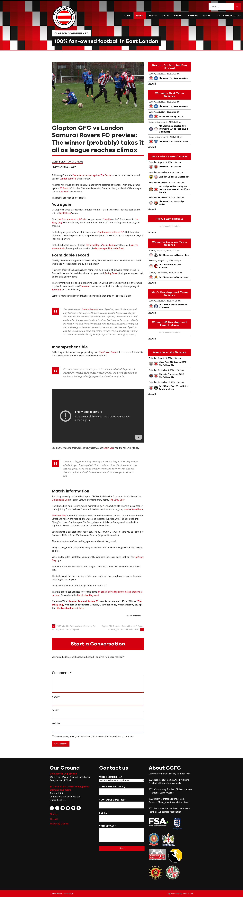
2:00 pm (175, 74)
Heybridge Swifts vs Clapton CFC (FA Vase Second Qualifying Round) (174, 189)
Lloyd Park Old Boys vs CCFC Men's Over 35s (172, 363)
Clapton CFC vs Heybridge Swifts (171, 202)
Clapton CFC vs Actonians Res (173, 78)
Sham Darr (109, 448)
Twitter (73, 808)
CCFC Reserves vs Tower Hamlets (170, 266)
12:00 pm (180, 370)
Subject (103, 813)
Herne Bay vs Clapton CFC (171, 116)
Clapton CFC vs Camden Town (173, 141)
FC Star (64, 191)
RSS (78, 808)
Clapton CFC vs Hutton (170, 167)
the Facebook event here (70, 608)
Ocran (113, 352)
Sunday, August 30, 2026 (160, 112)
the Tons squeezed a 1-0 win (72, 219)
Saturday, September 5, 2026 (161, 172)
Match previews (134, 616)
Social (207, 15)
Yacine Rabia (108, 245)
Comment (62, 673)
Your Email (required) (112, 799)
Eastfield (56, 289)
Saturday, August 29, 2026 (160, 162)
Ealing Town (111, 273)
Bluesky (54, 814)
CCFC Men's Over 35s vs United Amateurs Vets (174, 387)
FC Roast (64, 188)
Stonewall (85, 286)
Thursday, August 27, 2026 (161, 261)
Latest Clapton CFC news (67, 161)
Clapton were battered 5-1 (110, 232)
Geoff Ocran (65, 213)
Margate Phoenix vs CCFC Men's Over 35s (171, 375)
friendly (107, 219)
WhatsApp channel (59, 823)
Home (127, 15)
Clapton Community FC (71, 33)
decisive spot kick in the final (109, 248)
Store (178, 15)
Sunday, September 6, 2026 (161, 122)
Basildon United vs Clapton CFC (174, 177)
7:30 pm (177, 261)
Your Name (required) (112, 786)
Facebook (52, 808)
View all (152, 83)
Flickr (57, 808)
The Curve (104, 352)
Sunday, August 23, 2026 (160, 74)
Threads (54, 819)
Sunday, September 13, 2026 (161, 137)
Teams (153, 15)
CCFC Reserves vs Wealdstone (173, 277)
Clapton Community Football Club (180, 894)
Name (56, 697)
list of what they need (88, 595)
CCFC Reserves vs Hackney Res (174, 255)
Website (56, 723)
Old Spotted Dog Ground (63, 773)
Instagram (62, 808)
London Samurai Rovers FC (83, 601)
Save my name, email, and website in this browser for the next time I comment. (94, 736)
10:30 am (178, 273)
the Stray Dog (92, 245)
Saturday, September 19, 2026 (162, 197)
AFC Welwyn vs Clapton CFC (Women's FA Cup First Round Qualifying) (173, 129)
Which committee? (110, 777)
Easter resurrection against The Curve (91, 175)
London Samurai (68, 178)
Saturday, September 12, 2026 (162, 182)
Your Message (107, 826)
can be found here (133, 509)
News (139, 15)
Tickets (193, 15)
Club (165, 15)
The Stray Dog (116, 499)
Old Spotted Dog (229, 15)
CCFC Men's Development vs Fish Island (173, 306)
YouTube (68, 808)
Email (55, 710)
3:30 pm (175, 112)
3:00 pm (177, 162)
